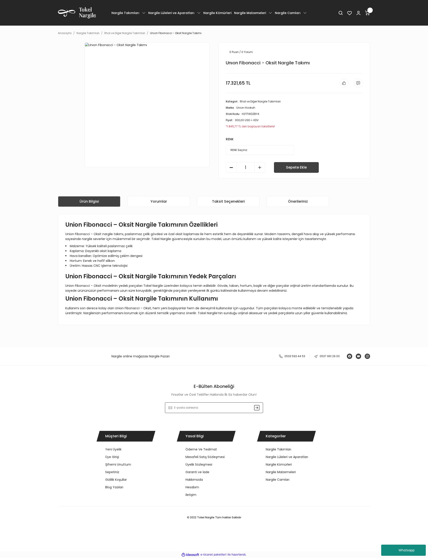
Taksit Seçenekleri (228, 201)
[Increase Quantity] (260, 167)
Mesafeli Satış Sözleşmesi (205, 457)
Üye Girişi (112, 457)
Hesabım (192, 487)
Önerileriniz (298, 201)
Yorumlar (158, 201)
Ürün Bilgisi (89, 201)
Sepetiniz (112, 472)
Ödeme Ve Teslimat (201, 449)
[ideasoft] (190, 554)
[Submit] (257, 407)
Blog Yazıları (114, 487)
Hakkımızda (194, 479)
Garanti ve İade (197, 472)
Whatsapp (407, 550)
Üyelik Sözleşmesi (198, 464)
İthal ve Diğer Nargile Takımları (260, 101)
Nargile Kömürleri (279, 464)
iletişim (190, 495)
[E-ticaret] (213, 554)
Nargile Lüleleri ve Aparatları (287, 457)
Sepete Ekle (296, 167)
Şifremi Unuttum (118, 464)
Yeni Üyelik (113, 449)
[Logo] (77, 12)
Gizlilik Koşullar (116, 479)
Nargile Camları (277, 479)
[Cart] (367, 13)
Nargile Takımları (278, 449)
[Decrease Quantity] (231, 167)
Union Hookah (245, 108)
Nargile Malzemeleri (281, 472)
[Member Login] (358, 13)
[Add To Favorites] (344, 83)
